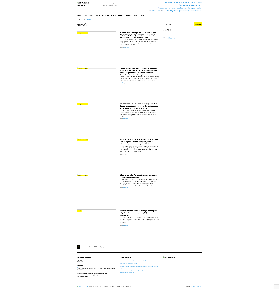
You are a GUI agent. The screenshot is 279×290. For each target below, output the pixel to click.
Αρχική (79, 15)
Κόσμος (98, 15)
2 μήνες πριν (125, 154)
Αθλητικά (128, 15)
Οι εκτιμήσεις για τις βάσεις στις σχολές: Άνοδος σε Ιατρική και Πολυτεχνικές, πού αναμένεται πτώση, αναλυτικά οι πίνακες (139, 106)
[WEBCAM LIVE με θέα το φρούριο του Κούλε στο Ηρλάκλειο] (181, 11)
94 (90, 246)
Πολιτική (120, 15)
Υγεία (135, 15)
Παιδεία (86, 33)
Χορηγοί (193, 2)
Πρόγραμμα (181, 2)
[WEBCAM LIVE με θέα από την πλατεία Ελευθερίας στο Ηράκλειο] (180, 8)
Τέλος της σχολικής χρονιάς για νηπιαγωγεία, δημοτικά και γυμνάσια (138, 176)
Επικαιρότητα (80, 33)
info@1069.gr (80, 267)
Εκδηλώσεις (105, 15)
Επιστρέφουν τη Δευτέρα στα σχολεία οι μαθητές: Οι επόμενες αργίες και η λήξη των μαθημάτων (139, 212)
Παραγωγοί (187, 2)
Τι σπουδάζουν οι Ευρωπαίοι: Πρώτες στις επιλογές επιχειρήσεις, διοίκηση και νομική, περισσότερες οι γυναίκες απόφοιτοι (139, 34)
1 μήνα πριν (125, 82)
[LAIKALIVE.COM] (155, 11)
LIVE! (166, 2)
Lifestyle (113, 15)
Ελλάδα (91, 15)
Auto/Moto (142, 15)
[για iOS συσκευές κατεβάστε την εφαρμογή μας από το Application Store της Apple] (139, 268)
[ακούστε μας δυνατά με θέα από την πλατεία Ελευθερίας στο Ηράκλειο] (137, 261)
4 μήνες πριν (125, 225)
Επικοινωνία (199, 2)
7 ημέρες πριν (125, 47)
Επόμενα (96, 247)
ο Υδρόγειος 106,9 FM (173, 2)
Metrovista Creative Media (196, 286)
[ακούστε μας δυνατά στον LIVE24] (190, 5)
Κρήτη (85, 15)
